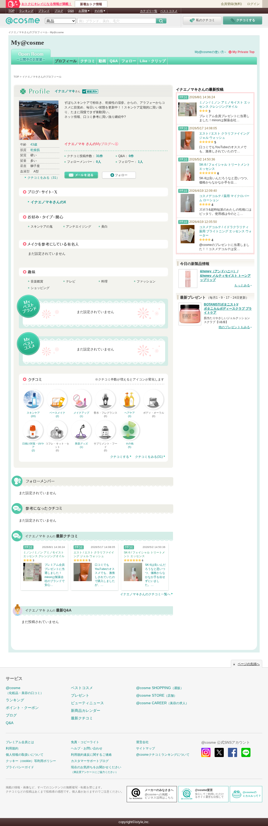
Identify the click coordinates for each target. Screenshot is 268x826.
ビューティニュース (87, 703)
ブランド (44, 10)
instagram (205, 752)
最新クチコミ (82, 718)
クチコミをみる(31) (149, 457)
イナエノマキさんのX (48, 202)
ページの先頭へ (249, 664)
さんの (91, 144)
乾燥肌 (35, 150)
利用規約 (12, 748)
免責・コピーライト (85, 742)
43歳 (33, 144)
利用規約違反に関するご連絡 (91, 754)
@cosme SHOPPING (159, 688)
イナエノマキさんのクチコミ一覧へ (145, 594)
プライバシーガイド (20, 767)
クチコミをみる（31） (43, 178)
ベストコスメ (168, 11)
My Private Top (243, 52)
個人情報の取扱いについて (24, 754)
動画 (102, 61)
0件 (131, 156)
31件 (99, 156)
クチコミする (119, 457)
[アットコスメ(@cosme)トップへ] (23, 22)
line (245, 752)
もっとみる (242, 285)
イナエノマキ (65, 91)
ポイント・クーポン (22, 708)
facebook (232, 752)
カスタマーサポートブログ (90, 761)
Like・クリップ (153, 61)
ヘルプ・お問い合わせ (86, 748)
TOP (11, 10)
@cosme (24, 690)
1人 (140, 162)
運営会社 (142, 742)
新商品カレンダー (85, 710)
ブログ (58, 10)
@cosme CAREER (162, 703)
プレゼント (80, 695)
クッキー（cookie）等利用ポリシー (31, 761)
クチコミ (87, 61)
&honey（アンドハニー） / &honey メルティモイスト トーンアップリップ (225, 275)
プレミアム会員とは (20, 742)
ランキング (26, 10)
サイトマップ (145, 748)
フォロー (128, 61)
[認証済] (89, 91)
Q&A (71, 10)
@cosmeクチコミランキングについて (162, 754)
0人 (98, 162)
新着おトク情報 (91, 4)
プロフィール (66, 61)
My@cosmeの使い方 (209, 52)
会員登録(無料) (231, 4)
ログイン (253, 4)
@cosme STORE (156, 695)
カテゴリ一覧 (148, 11)
